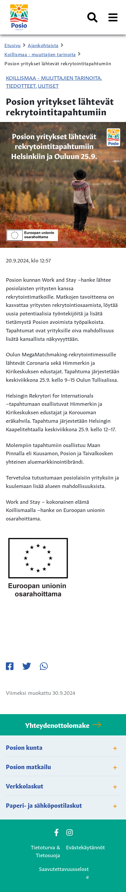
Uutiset (48, 85)
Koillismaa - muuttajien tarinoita (53, 77)
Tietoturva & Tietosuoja (45, 850)
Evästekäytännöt (85, 846)
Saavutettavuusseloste (64, 872)
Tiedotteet (21, 85)
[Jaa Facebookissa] (9, 666)
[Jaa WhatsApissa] (43, 666)
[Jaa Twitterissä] (26, 666)
